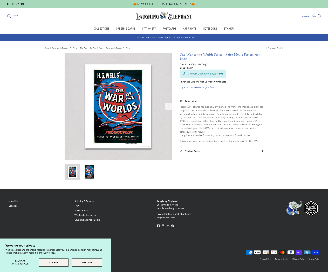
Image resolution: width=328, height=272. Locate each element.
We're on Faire (81, 210)
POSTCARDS (169, 28)
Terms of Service (282, 259)
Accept (53, 262)
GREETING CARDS (125, 28)
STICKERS (229, 28)
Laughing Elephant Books (87, 219)
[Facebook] (8, 4)
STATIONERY (149, 28)
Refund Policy (314, 259)
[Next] (168, 106)
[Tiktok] (17, 4)
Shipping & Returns (84, 201)
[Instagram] (13, 4)
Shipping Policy (298, 259)
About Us (13, 201)
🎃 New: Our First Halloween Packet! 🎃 (164, 4)
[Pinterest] (22, 4)
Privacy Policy (265, 259)
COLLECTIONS (101, 28)
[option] (118, 106)
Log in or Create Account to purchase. (197, 87)
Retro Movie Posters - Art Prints (65, 48)
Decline (87, 262)
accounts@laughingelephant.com (174, 213)
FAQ (76, 205)
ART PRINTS (189, 28)
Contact (13, 205)
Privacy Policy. (48, 252)
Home (46, 48)
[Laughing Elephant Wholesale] (164, 16)
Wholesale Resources (85, 215)
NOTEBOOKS (210, 28)
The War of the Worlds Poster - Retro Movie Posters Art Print (105, 48)
